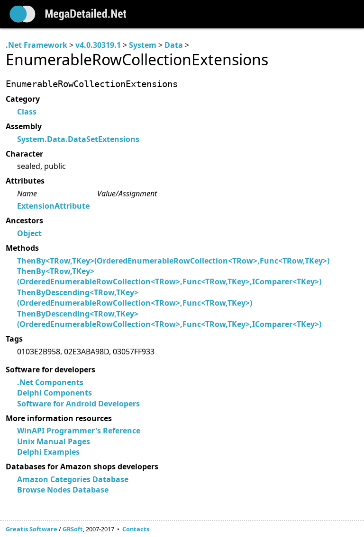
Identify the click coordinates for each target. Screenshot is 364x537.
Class (26, 111)
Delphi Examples (48, 452)
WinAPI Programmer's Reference (78, 430)
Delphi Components (54, 392)
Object (29, 233)
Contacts (135, 529)
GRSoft (73, 529)
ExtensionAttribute (53, 206)
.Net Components (50, 382)
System (142, 45)
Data (173, 45)
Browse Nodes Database (63, 489)
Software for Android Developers (78, 403)
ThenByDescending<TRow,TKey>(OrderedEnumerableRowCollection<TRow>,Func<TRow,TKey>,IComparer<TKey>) (169, 318)
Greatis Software (31, 529)
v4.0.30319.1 (98, 45)
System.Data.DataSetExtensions (78, 139)
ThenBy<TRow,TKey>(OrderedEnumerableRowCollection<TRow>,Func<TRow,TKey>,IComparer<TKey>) (169, 276)
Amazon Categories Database (72, 479)
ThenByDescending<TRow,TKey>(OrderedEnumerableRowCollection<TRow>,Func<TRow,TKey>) (134, 297)
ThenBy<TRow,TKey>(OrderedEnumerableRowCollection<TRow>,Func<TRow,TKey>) (173, 260)
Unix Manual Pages (53, 441)
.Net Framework (36, 45)
